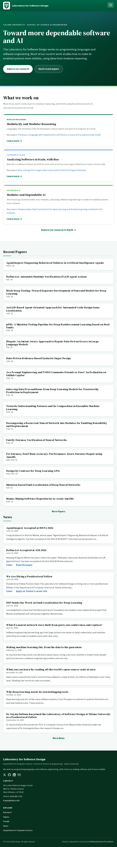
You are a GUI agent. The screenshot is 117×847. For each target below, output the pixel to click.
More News (58, 738)
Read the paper (24, 565)
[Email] (19, 774)
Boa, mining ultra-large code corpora (36, 170)
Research (7, 812)
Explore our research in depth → (58, 230)
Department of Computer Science (18, 830)
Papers (6, 816)
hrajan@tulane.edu (11, 800)
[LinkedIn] (14, 774)
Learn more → (14, 141)
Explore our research (18, 69)
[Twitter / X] (4, 774)
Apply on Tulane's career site (31, 591)
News (5, 825)
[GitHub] (9, 774)
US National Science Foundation (100, 841)
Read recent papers (49, 69)
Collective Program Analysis (72, 170)
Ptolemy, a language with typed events (37, 134)
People (6, 821)
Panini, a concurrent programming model (80, 134)
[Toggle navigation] (110, 5)
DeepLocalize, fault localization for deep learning (42, 209)
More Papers (58, 511)
